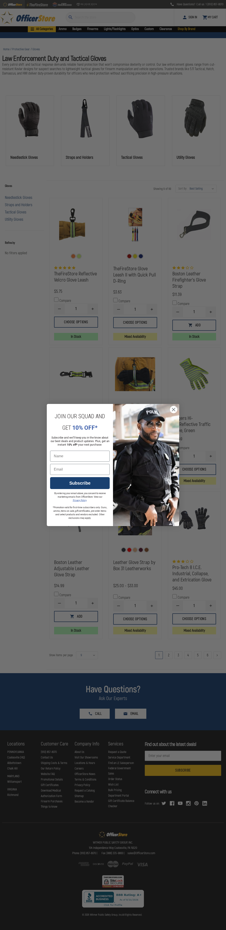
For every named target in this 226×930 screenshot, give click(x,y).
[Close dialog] (173, 409)
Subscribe (79, 483)
